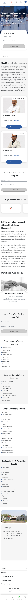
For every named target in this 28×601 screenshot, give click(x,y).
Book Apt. (12, 599)
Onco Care (4, 470)
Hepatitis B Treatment (6, 390)
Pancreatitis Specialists (7, 431)
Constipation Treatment (7, 364)
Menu (3, 599)
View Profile (16, 120)
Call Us (24, 599)
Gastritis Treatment (6, 400)
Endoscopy (4, 352)
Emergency (11, 4)
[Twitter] (12, 589)
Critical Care (4, 498)
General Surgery (5, 484)
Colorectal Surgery (6, 359)
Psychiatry (4, 496)
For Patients (4, 569)
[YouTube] (18, 589)
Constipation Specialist (7, 426)
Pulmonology (5, 500)
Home (2, 55)
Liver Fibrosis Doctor (6, 417)
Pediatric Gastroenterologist (8, 452)
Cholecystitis (5, 445)
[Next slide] (26, 290)
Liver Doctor (4, 412)
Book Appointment (14, 127)
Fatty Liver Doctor (6, 422)
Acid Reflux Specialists (7, 438)
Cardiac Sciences (5, 467)
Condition (12, 55)
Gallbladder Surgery (6, 347)
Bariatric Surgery (5, 361)
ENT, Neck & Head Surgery (8, 491)
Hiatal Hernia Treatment (7, 393)
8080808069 (9, 538)
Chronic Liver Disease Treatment (9, 395)
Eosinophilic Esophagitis (7, 447)
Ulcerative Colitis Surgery (7, 354)
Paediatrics (4, 503)
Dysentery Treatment (6, 397)
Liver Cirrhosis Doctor (6, 414)
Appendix (4, 424)
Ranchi (7, 55)
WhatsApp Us (19, 599)
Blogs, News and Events (7, 576)
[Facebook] (9, 589)
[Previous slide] (1, 290)
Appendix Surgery (6, 350)
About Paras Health (6, 580)
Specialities (4, 572)
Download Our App (5, 584)
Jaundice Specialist (6, 428)
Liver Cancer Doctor (6, 419)
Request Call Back (14, 46)
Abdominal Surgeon (6, 440)
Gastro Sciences (5, 475)
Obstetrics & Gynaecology (7, 479)
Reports (16, 4)
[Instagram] (15, 589)
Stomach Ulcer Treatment (7, 381)
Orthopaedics (5, 477)
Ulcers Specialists (6, 436)
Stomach (4, 443)
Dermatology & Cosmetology (8, 489)
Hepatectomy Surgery (6, 357)
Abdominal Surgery (6, 366)
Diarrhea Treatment (6, 386)
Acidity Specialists (6, 433)
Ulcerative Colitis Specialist (8, 384)
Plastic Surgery (5, 486)
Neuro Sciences (5, 472)
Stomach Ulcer (19, 55)
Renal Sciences (5, 481)
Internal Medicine (5, 494)
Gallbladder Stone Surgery (7, 450)
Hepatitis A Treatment (6, 388)
